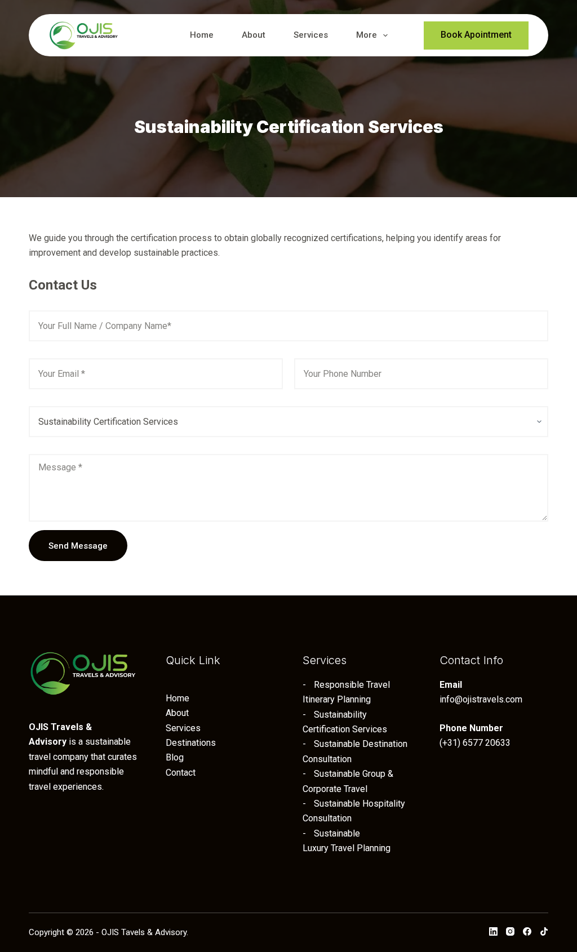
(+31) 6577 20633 (475, 742)
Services (311, 35)
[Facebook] (527, 931)
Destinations (191, 742)
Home (202, 35)
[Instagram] (510, 931)
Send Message (78, 546)
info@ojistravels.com (481, 699)
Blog (175, 757)
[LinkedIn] (493, 931)
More (366, 35)
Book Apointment (476, 34)
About (253, 35)
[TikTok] (544, 931)
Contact (181, 772)
